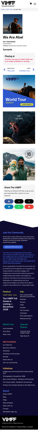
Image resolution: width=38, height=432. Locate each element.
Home (3, 9)
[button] (8, 201)
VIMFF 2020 (9, 9)
